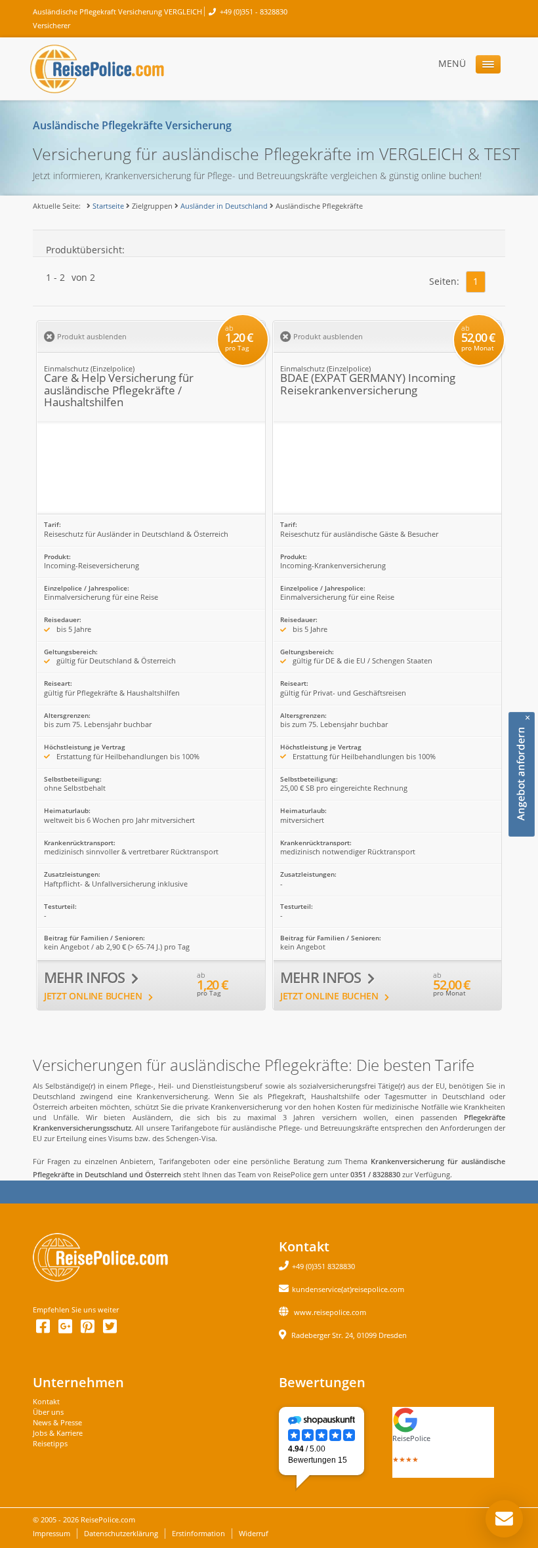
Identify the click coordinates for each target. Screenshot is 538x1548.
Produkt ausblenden (91, 336)
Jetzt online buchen (94, 996)
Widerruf (253, 1533)
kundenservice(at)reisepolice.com (348, 1289)
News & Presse (57, 1422)
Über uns (48, 1412)
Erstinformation (198, 1533)
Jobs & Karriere (58, 1433)
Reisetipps (50, 1443)
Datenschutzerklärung (121, 1533)
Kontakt (46, 1401)
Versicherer (51, 25)
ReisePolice (411, 1438)
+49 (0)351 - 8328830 (253, 11)
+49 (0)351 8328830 (323, 1266)
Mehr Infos (86, 977)
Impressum (51, 1533)
